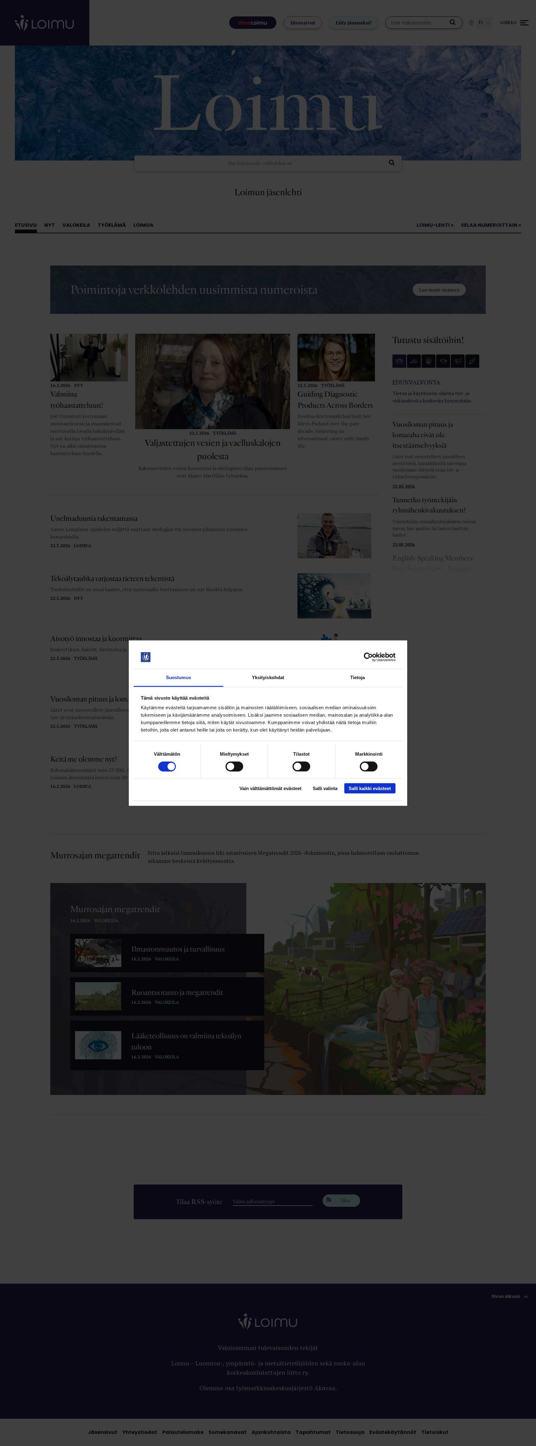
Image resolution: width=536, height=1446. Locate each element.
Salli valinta (325, 788)
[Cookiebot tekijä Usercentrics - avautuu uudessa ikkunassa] (368, 657)
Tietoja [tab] (357, 677)
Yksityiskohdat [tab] (268, 677)
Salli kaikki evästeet (370, 788)
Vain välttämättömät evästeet (270, 788)
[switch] (234, 766)
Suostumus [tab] (178, 677)
